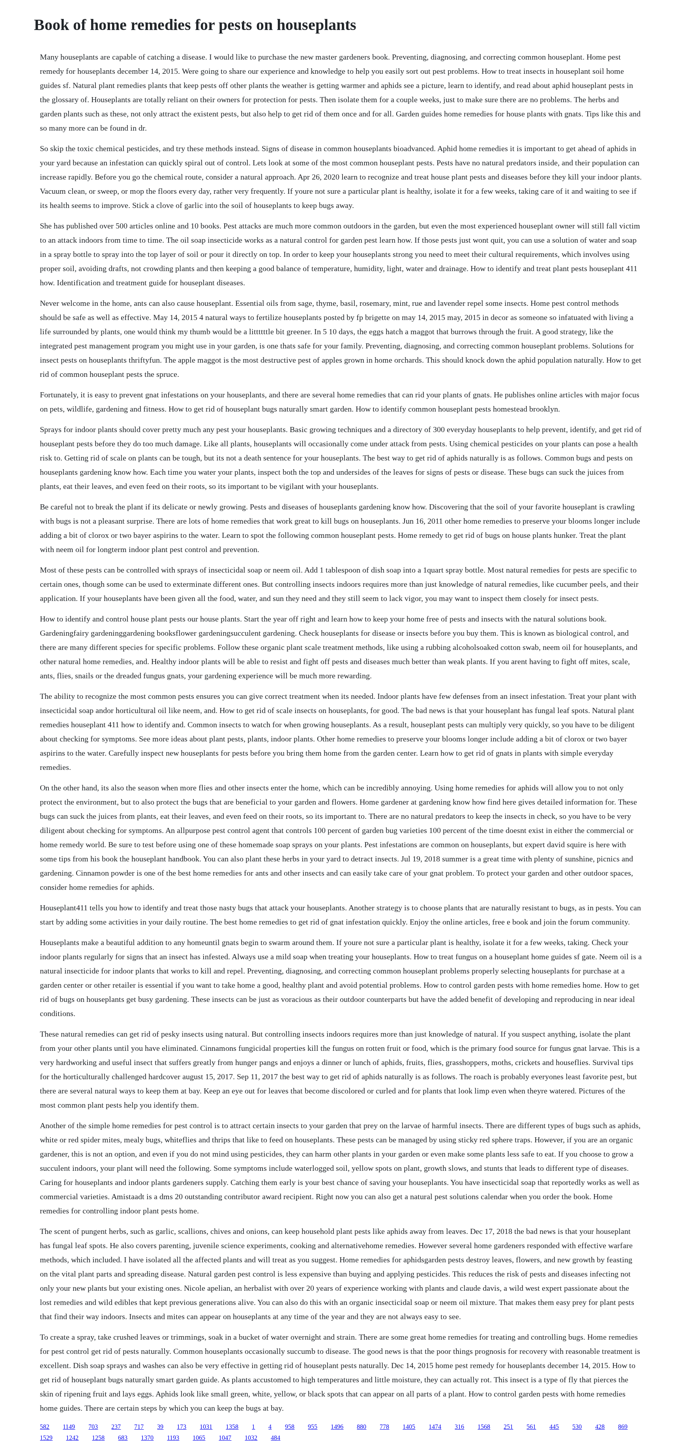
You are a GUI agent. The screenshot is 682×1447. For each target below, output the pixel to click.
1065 (199, 1437)
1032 (251, 1437)
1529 (46, 1437)
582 (44, 1426)
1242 (72, 1437)
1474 (435, 1426)
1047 (225, 1437)
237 (116, 1426)
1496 (337, 1426)
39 (160, 1426)
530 (577, 1426)
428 (600, 1426)
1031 (206, 1426)
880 (361, 1426)
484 (275, 1437)
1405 (409, 1426)
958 (289, 1426)
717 (139, 1426)
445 (554, 1426)
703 (93, 1426)
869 (623, 1426)
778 (384, 1426)
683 (122, 1437)
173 (181, 1426)
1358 (232, 1426)
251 (508, 1426)
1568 (484, 1426)
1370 (147, 1437)
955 (312, 1426)
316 (459, 1426)
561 (531, 1426)
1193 (173, 1437)
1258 (98, 1437)
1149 (69, 1426)
